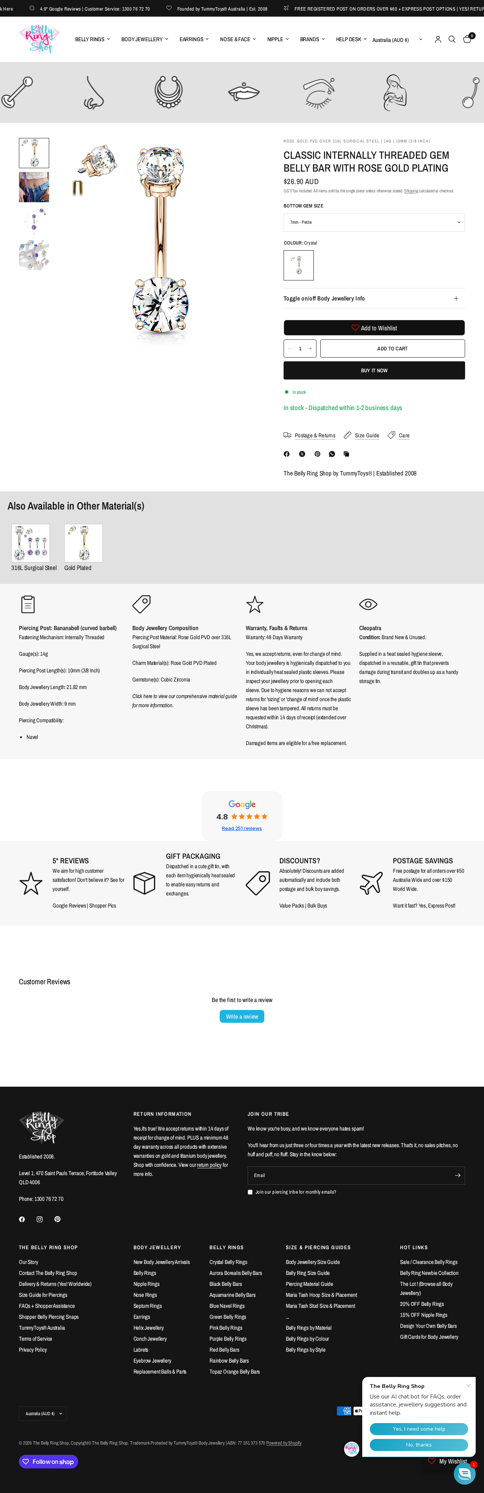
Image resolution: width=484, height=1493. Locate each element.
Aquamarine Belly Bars (232, 1295)
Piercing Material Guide (309, 1284)
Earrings (141, 1317)
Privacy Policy (33, 1350)
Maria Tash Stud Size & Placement (320, 1306)
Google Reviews (69, 905)
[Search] (452, 39)
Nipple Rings (146, 1284)
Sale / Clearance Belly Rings (428, 1262)
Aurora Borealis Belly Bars (235, 1273)
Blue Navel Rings (226, 1306)
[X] (303, 453)
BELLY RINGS (89, 39)
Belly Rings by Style (306, 1350)
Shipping (411, 191)
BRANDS (309, 39)
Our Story (28, 1262)
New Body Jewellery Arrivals (161, 1262)
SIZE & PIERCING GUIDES (318, 1247)
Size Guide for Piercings (43, 1295)
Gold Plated (78, 567)
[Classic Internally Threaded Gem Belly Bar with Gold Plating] (83, 543)
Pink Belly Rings (225, 1328)
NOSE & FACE (235, 39)
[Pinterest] (319, 453)
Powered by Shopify (283, 1443)
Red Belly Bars (224, 1350)
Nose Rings (145, 1295)
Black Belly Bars (225, 1284)
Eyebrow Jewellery (152, 1360)
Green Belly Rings (227, 1317)
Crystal (299, 265)
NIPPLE (275, 39)
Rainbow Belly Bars (229, 1360)
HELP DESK (348, 39)
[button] (465, 1474)
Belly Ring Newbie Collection (429, 1273)
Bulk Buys (317, 905)
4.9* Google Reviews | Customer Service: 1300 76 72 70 (81, 8)
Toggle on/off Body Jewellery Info (324, 298)
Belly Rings (144, 1273)
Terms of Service (35, 1339)
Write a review (242, 1016)
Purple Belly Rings (228, 1339)
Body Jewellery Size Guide (313, 1262)
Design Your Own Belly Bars (428, 1326)
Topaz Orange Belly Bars (234, 1371)
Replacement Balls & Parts (160, 1371)
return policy (209, 1165)
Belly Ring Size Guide (308, 1273)
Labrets (141, 1350)
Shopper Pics (102, 905)
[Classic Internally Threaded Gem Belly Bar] (34, 543)
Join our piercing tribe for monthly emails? (296, 1192)
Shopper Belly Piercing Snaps (49, 1317)
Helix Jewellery (148, 1328)
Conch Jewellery (150, 1339)
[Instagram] (45, 1219)
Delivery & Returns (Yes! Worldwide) (55, 1284)
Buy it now (374, 370)
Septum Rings (147, 1306)
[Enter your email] (457, 1175)
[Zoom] (245, 154)
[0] (465, 39)
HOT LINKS (414, 1247)
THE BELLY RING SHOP (48, 1247)
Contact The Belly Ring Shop (48, 1273)
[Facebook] (288, 453)
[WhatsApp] (333, 453)
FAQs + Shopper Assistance (47, 1306)
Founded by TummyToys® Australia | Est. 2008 (208, 8)
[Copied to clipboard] (347, 453)
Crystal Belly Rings (228, 1262)
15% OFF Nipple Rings (423, 1315)
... (287, 1317)
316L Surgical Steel (34, 567)
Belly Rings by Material (309, 1328)
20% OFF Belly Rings (422, 1304)
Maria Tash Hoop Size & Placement (321, 1295)
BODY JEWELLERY (142, 39)
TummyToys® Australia (42, 1328)
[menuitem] (93, 39)
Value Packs (291, 905)
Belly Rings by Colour (307, 1339)
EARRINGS (191, 39)
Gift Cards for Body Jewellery (429, 1337)
